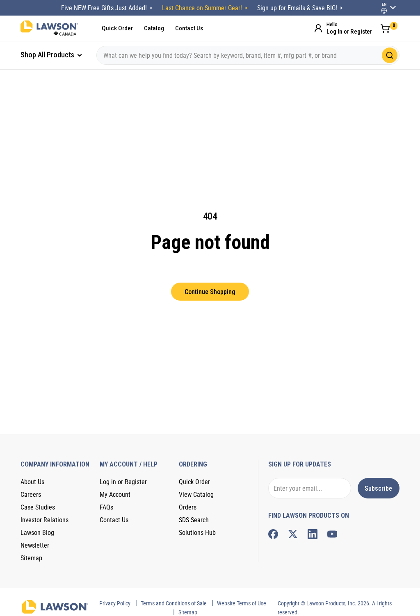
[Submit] (389, 55)
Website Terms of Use (241, 603)
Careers (31, 494)
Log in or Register (123, 482)
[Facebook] (273, 534)
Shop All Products (48, 55)
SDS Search (194, 520)
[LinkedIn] (312, 534)
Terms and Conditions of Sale (174, 603)
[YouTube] (332, 534)
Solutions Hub (197, 533)
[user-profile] (384, 10)
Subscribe (378, 488)
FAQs (106, 507)
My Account (115, 494)
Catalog (154, 28)
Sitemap (31, 558)
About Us (32, 482)
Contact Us (189, 28)
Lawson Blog (37, 533)
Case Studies (38, 507)
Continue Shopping (210, 292)
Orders (187, 507)
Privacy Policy (114, 603)
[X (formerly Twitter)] (293, 534)
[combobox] (247, 55)
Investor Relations (44, 520)
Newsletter (35, 545)
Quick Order (117, 28)
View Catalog (196, 494)
